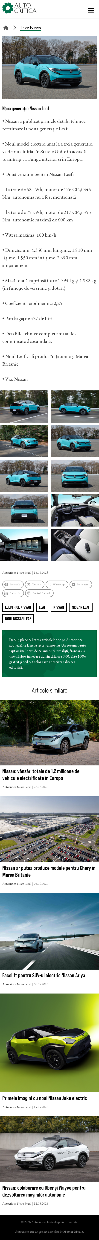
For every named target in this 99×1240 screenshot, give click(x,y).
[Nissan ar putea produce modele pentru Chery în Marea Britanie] (49, 830)
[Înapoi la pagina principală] (5, 27)
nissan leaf (81, 607)
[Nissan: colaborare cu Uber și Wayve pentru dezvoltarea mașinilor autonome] (49, 1150)
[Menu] (91, 10)
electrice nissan (18, 607)
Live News (30, 27)
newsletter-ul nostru (45, 645)
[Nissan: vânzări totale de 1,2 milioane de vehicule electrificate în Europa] (49, 734)
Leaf (42, 607)
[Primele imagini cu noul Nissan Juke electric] (49, 1044)
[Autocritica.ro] (19, 8)
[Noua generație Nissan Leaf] (49, 97)
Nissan (58, 607)
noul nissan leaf (18, 618)
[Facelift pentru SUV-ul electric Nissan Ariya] (49, 932)
